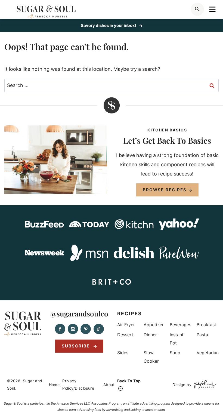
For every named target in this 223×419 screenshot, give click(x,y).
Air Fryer (126, 324)
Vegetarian (208, 352)
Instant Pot (177, 339)
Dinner (150, 334)
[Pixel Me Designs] (203, 384)
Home (54, 384)
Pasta (202, 334)
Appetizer (154, 324)
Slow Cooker (151, 356)
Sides (122, 352)
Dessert (125, 334)
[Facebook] (60, 329)
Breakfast (206, 324)
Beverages (180, 324)
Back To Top (129, 380)
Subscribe (76, 346)
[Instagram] (73, 329)
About (108, 384)
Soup (175, 352)
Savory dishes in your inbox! (109, 25)
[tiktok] (99, 329)
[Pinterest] (85, 329)
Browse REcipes (165, 189)
